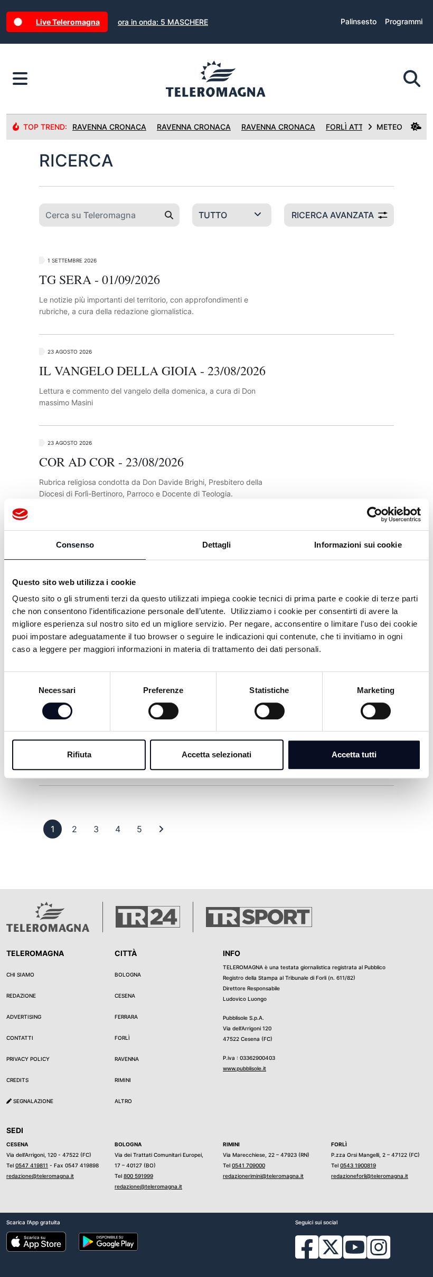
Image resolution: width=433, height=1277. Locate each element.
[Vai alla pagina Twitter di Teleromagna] (330, 1246)
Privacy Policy (28, 1059)
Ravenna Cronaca (109, 126)
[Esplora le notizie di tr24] (20, 79)
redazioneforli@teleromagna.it (369, 1176)
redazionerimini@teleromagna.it (263, 1176)
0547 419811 (31, 1165)
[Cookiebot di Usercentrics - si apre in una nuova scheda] (374, 514)
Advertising (23, 1016)
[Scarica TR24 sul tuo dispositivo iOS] (36, 1241)
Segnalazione (32, 1101)
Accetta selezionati (216, 754)
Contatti (19, 1038)
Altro (123, 1101)
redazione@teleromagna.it (40, 1176)
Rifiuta (79, 754)
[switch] (163, 711)
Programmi (403, 21)
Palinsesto (358, 21)
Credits (17, 1080)
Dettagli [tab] (216, 544)
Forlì (122, 1038)
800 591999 (138, 1176)
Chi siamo (20, 974)
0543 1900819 (358, 1165)
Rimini (123, 1080)
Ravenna (127, 1059)
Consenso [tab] (75, 544)
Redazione (21, 995)
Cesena (125, 995)
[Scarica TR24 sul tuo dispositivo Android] (108, 1241)
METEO (389, 126)
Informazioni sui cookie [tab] (357, 544)
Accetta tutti (354, 754)
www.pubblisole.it (244, 1068)
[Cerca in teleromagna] (411, 79)
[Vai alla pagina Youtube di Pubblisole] (354, 1255)
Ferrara (126, 1016)
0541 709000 (248, 1165)
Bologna (128, 974)
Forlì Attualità (358, 126)
